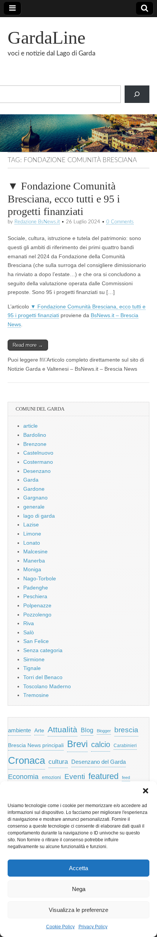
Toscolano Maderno (47, 686)
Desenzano (37, 471)
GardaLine (46, 37)
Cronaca (26, 760)
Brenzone (34, 444)
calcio (100, 744)
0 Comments (120, 222)
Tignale (32, 668)
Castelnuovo (38, 453)
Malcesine (35, 551)
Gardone (34, 489)
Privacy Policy (92, 926)
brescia (126, 730)
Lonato (31, 543)
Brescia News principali (36, 745)
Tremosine (36, 695)
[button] (145, 791)
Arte (39, 730)
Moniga (32, 569)
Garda (30, 480)
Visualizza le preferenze (78, 910)
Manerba (34, 561)
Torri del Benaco (42, 677)
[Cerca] (137, 94)
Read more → (28, 345)
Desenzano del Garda (98, 761)
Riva (28, 623)
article (30, 426)
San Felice (36, 641)
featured (103, 776)
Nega (78, 889)
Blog (87, 730)
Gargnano (35, 498)
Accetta (78, 868)
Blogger (104, 730)
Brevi (77, 744)
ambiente (19, 730)
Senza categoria (42, 650)
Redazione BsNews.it (37, 222)
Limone (32, 534)
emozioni (51, 777)
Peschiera (35, 596)
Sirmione (34, 659)
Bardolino (34, 435)
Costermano (38, 462)
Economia (23, 777)
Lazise (31, 524)
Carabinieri (125, 745)
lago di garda (39, 516)
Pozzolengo (37, 614)
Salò (28, 632)
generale (34, 507)
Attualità (62, 729)
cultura (58, 761)
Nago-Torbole (39, 578)
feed (126, 777)
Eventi (74, 776)
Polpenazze (37, 605)
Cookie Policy (60, 926)
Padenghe (35, 588)
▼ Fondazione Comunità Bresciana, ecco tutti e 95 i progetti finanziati (64, 198)
